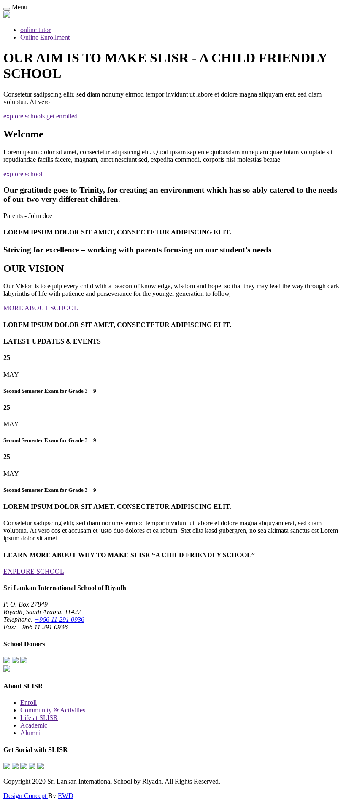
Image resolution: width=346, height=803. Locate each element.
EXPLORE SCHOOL (33, 571)
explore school (22, 173)
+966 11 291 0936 (59, 619)
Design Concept (25, 795)
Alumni (30, 732)
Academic (33, 725)
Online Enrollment (45, 37)
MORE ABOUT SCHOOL (40, 308)
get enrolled (62, 116)
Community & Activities (52, 710)
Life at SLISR (39, 717)
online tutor (35, 29)
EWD (65, 795)
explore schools (24, 116)
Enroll (28, 702)
